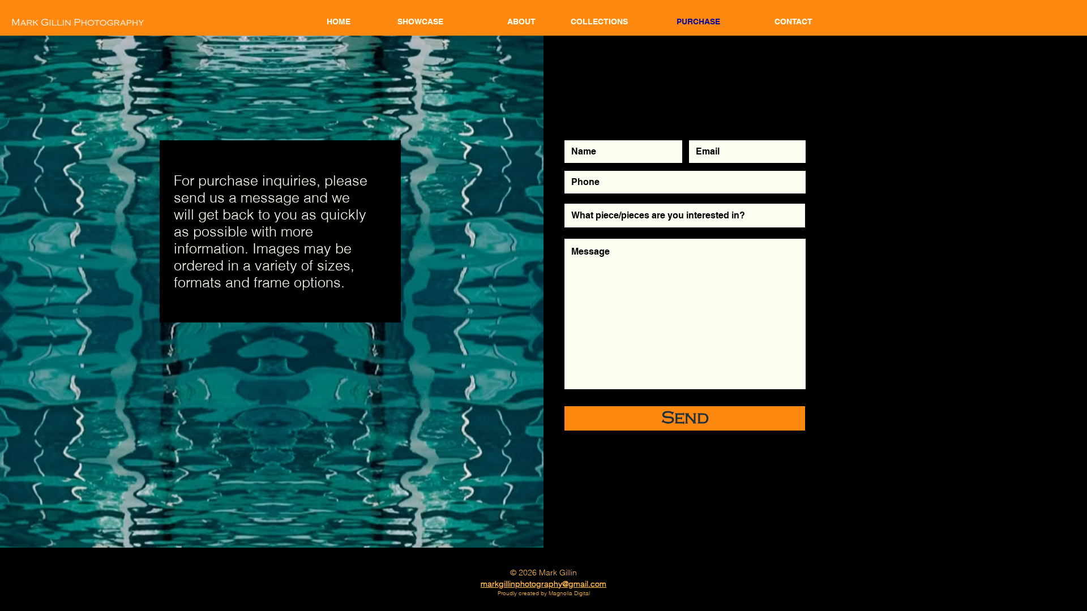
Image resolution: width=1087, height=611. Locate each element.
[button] (590, 21)
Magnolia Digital (569, 593)
